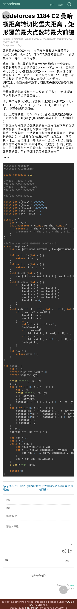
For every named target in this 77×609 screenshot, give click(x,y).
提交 (67, 560)
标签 (60, 5)
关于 (52, 5)
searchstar (11, 4)
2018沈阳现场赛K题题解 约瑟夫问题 (55, 488)
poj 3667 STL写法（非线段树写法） (20, 488)
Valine (72, 585)
